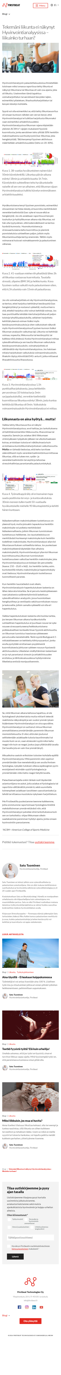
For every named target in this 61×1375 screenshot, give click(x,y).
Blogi (4, 1169)
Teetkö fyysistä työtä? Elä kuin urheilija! (26, 1049)
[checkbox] (15, 1219)
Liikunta (12, 972)
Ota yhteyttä (30, 1321)
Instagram (27, 1307)
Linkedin (34, 1307)
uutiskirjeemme (44, 842)
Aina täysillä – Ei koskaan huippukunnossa (27, 977)
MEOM (50, 1335)
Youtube (41, 1307)
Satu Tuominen (30, 865)
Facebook (20, 1307)
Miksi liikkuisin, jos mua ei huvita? (22, 1120)
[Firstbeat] (11, 5)
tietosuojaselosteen (20, 1249)
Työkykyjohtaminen (25, 972)
